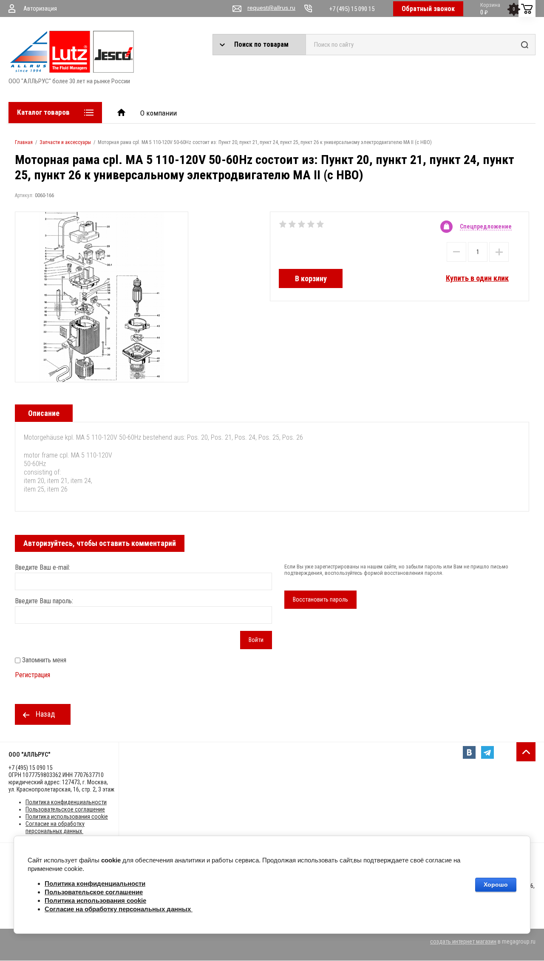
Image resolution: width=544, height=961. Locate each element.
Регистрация (32, 675)
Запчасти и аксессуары (65, 142)
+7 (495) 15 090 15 (351, 9)
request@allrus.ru (271, 7)
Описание (44, 413)
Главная (24, 142)
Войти (256, 639)
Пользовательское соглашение (65, 809)
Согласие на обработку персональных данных (55, 827)
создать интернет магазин (463, 941)
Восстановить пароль (320, 599)
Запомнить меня (43, 660)
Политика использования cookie (67, 816)
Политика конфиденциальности (66, 802)
